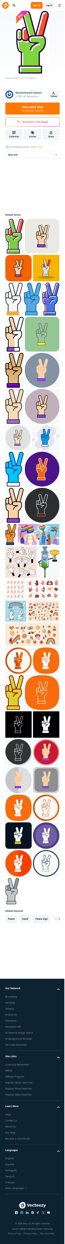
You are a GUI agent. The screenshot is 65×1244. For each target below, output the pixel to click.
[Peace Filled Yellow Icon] (22, 440)
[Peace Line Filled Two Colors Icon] (46, 749)
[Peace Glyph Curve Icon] (18, 994)
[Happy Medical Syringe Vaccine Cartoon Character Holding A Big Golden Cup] (15, 846)
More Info (13, 154)
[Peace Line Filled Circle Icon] (22, 683)
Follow (53, 96)
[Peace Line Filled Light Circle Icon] (17, 616)
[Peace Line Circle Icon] (42, 998)
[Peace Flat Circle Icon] (22, 512)
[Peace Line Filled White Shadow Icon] (22, 272)
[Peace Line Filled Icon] (14, 720)
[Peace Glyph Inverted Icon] (18, 1094)
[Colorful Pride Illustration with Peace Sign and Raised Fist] (15, 894)
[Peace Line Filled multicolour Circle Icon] (22, 585)
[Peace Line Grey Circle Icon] (18, 1122)
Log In (49, 5)
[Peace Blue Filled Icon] (43, 647)
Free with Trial (32, 108)
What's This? (36, 147)
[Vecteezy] (5, 5)
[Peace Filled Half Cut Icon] (14, 404)
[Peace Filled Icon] (14, 236)
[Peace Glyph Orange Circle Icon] (18, 967)
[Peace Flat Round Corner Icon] (18, 1205)
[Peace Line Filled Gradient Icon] (14, 476)
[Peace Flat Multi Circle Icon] (18, 1150)
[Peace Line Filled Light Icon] (14, 549)
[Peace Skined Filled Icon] (41, 335)
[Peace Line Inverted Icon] (18, 1067)
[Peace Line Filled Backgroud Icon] (19, 643)
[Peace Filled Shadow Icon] (18, 332)
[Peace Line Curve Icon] (22, 1035)
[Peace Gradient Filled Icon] (32, 369)
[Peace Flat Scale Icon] (18, 1178)
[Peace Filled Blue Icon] (13, 369)
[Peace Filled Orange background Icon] (18, 304)
